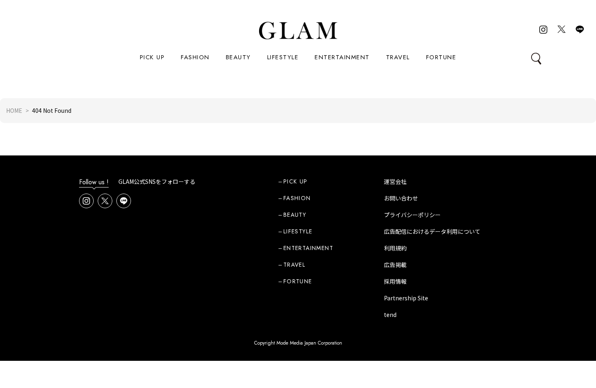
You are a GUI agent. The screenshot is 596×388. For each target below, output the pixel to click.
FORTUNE (441, 57)
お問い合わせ (401, 198)
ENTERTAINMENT (342, 57)
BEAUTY (238, 57)
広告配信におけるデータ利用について (432, 231)
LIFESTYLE (283, 57)
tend (390, 314)
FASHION (195, 57)
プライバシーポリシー (412, 215)
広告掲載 (395, 265)
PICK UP (152, 57)
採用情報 (395, 281)
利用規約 (395, 248)
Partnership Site (406, 298)
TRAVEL (398, 57)
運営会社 (395, 181)
